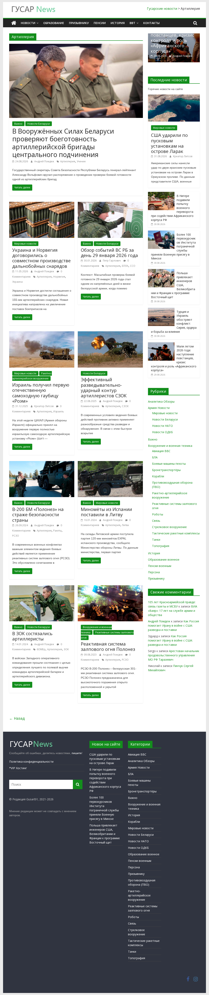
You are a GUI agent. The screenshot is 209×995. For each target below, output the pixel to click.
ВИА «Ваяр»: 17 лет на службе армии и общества (172, 610)
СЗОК (125, 406)
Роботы (157, 514)
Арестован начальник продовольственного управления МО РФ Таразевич (173, 655)
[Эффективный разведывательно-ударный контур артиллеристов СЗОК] (110, 334)
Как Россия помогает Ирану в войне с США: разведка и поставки (173, 625)
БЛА (155, 457)
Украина (17, 281)
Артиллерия (67, 161)
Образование (53, 23)
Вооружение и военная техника (170, 446)
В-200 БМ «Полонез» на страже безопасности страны (38, 514)
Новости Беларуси (38, 123)
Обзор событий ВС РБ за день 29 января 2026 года (109, 252)
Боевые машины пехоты (169, 464)
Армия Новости (159, 408)
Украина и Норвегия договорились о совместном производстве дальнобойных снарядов (41, 258)
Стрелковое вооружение (169, 527)
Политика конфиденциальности (31, 761)
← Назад (17, 718)
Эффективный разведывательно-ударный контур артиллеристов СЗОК (104, 387)
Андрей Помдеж (44, 161)
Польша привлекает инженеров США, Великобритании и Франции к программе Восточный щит (104, 833)
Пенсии (100, 23)
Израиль (58, 411)
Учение (81, 161)
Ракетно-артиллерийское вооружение (139, 895)
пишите (77, 753)
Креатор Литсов (44, 406)
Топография (160, 546)
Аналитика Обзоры (161, 401)
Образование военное (163, 559)
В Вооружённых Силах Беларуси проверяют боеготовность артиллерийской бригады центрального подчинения (63, 143)
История (118, 23)
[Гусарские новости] (13, 23)
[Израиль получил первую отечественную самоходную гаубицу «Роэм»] (41, 334)
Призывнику (79, 23)
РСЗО (15, 535)
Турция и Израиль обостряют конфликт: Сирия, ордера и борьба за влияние (174, 43)
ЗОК (66, 649)
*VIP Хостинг (18, 768)
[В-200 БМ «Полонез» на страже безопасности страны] (41, 463)
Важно (18, 123)
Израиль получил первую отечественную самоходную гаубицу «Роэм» (40, 393)
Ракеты (57, 530)
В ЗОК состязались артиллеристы (32, 636)
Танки (156, 539)
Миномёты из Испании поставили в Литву (106, 511)
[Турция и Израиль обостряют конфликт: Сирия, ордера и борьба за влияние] (161, 310)
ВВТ (132, 23)
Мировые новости (25, 243)
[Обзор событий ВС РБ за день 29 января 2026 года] (110, 204)
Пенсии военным (159, 566)
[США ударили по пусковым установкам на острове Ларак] (174, 97)
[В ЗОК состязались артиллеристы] (41, 587)
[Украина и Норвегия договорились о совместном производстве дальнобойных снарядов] (41, 204)
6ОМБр (41, 649)
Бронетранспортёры (166, 470)
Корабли (158, 476)
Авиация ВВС (161, 451)
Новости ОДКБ (162, 432)
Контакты (151, 23)
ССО (132, 266)
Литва (125, 525)
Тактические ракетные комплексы (176, 533)
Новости (28, 23)
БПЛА (125, 266)
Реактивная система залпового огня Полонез (108, 646)
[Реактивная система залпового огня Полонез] (110, 587)
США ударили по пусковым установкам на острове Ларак (169, 143)
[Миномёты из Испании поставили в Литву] (110, 463)
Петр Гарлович (112, 260)
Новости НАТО (162, 426)
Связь (156, 521)
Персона (154, 572)
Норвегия (59, 276)
